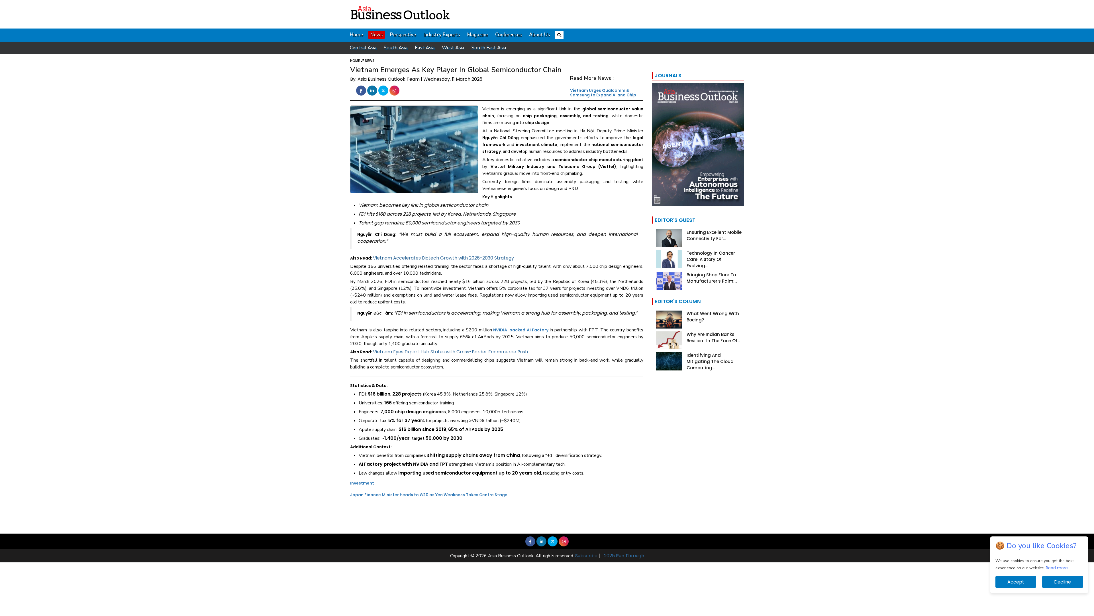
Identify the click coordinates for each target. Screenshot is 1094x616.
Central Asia (363, 47)
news (369, 60)
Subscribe (586, 555)
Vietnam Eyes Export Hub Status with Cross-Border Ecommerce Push (450, 351)
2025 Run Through (624, 555)
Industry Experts (441, 34)
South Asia (395, 47)
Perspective (403, 34)
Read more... (1058, 568)
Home (356, 34)
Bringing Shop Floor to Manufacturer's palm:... (712, 278)
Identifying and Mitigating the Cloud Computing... (710, 361)
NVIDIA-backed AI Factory (520, 330)
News (376, 34)
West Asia (453, 47)
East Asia (424, 47)
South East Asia (489, 47)
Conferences (508, 34)
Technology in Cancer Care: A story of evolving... (711, 259)
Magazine (477, 34)
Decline (1062, 582)
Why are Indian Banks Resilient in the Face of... (713, 337)
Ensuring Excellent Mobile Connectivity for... (714, 235)
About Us (539, 34)
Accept (1015, 582)
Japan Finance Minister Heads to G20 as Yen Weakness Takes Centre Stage (428, 495)
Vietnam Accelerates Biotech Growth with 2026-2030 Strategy (443, 258)
